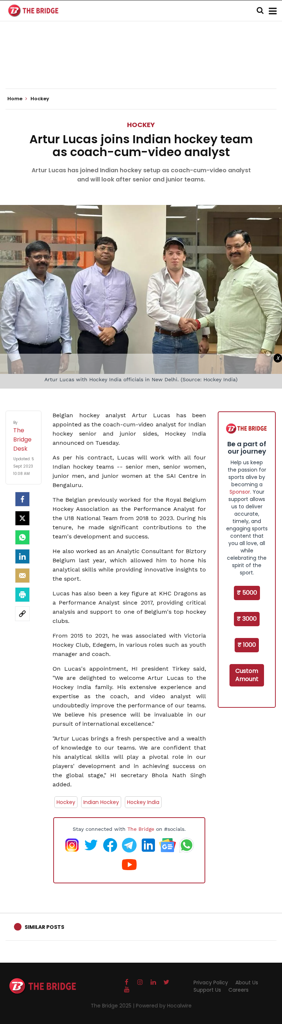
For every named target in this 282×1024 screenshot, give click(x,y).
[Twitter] (22, 518)
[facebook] (22, 499)
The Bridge (140, 829)
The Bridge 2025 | (113, 1005)
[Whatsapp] (22, 537)
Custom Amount (246, 675)
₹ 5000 (247, 592)
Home (15, 98)
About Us (246, 982)
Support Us (207, 990)
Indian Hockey (101, 802)
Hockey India (143, 802)
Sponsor (239, 491)
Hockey (141, 124)
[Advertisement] (141, 66)
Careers (238, 990)
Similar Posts (44, 927)
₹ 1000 (247, 645)
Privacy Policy (211, 982)
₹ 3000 (247, 618)
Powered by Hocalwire (164, 1005)
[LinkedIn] (22, 556)
